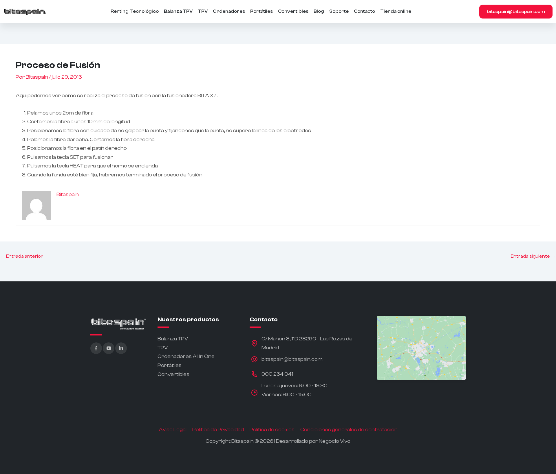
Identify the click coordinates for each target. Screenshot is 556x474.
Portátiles (261, 11)
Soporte (339, 11)
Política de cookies (272, 430)
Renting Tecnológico (135, 11)
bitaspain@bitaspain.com (516, 11)
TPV (203, 11)
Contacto (364, 11)
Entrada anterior (22, 256)
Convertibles (293, 11)
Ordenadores (229, 11)
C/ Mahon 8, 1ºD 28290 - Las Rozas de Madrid (306, 343)
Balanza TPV (178, 11)
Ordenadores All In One (186, 356)
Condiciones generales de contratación (349, 430)
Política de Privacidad (218, 430)
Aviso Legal (172, 430)
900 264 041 (277, 374)
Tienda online (395, 11)
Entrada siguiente (533, 256)
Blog (319, 11)
